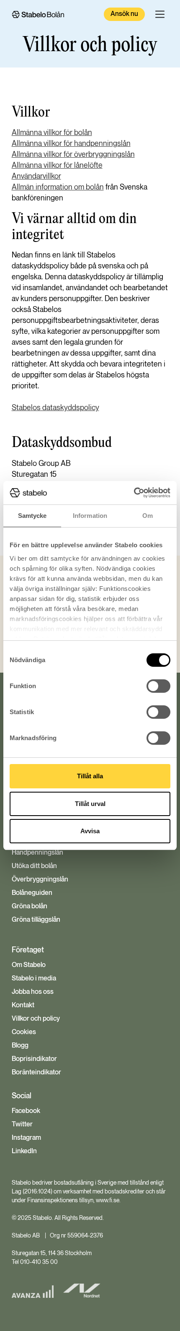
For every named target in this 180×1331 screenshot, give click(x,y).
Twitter (22, 1124)
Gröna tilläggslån (36, 920)
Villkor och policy (36, 1019)
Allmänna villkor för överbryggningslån (73, 155)
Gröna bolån (29, 906)
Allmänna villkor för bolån (52, 133)
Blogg (20, 1045)
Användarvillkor (36, 176)
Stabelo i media (34, 978)
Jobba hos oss (33, 992)
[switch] (158, 686)
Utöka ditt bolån (34, 866)
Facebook (26, 1111)
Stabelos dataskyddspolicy (55, 408)
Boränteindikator (36, 1072)
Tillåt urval (90, 803)
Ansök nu (124, 14)
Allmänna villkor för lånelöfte (57, 165)
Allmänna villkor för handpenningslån (71, 144)
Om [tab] (147, 515)
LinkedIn (24, 1151)
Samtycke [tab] (32, 515)
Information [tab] (90, 515)
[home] (38, 14)
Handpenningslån (37, 853)
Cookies (24, 1032)
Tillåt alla (90, 776)
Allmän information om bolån (58, 187)
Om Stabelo (29, 965)
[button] (160, 14)
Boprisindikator (34, 1059)
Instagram (26, 1138)
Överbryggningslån (40, 879)
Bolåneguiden (32, 893)
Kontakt (23, 1005)
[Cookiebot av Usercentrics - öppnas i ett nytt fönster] (133, 492)
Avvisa (90, 830)
